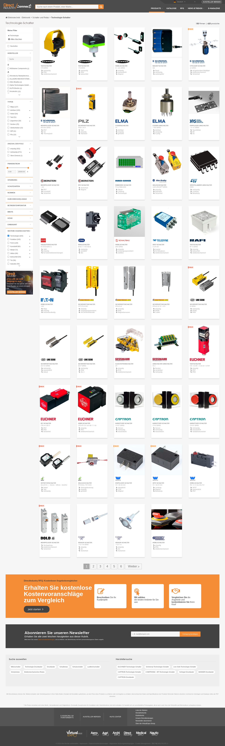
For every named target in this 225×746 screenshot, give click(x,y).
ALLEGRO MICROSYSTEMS (20, 79)
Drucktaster (51, 667)
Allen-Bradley (16, 82)
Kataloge (171, 8)
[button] (19, 53)
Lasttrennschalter (93, 667)
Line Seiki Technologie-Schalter (184, 667)
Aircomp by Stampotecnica (20, 76)
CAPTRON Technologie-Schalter (129, 672)
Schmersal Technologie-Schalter (157, 667)
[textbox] (67, 6)
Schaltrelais (64, 667)
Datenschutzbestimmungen (46, 639)
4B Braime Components (19, 69)
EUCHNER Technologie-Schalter (129, 667)
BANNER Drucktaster (206, 672)
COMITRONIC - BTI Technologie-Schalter (160, 672)
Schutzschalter (77, 667)
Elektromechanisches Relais (34, 672)
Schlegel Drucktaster (186, 672)
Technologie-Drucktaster (33, 667)
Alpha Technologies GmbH (20, 85)
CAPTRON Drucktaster (126, 677)
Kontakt (129, 151)
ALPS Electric (16, 88)
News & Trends (195, 8)
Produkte (156, 8)
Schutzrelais (15, 672)
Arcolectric (15, 91)
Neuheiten (14, 46)
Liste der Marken (141, 710)
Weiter (133, 566)
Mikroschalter (15, 667)
